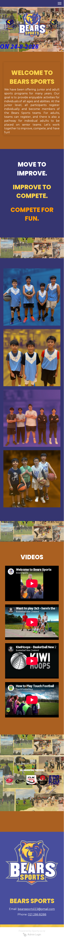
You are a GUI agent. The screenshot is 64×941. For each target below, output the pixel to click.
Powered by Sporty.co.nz (32, 931)
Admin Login (34, 934)
